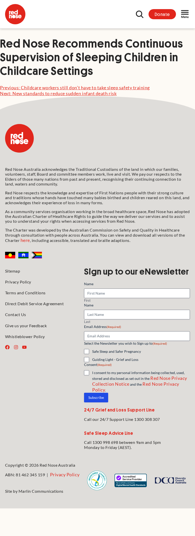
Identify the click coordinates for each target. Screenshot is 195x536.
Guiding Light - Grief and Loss (115, 359)
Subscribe (96, 397)
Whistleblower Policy (25, 336)
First (87, 300)
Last (87, 322)
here (25, 240)
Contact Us (15, 314)
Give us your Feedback (26, 325)
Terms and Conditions (25, 292)
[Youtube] (24, 347)
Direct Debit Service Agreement (34, 303)
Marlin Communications (41, 491)
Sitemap (12, 271)
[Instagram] (16, 347)
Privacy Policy (18, 281)
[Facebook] (7, 347)
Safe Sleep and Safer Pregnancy (116, 351)
